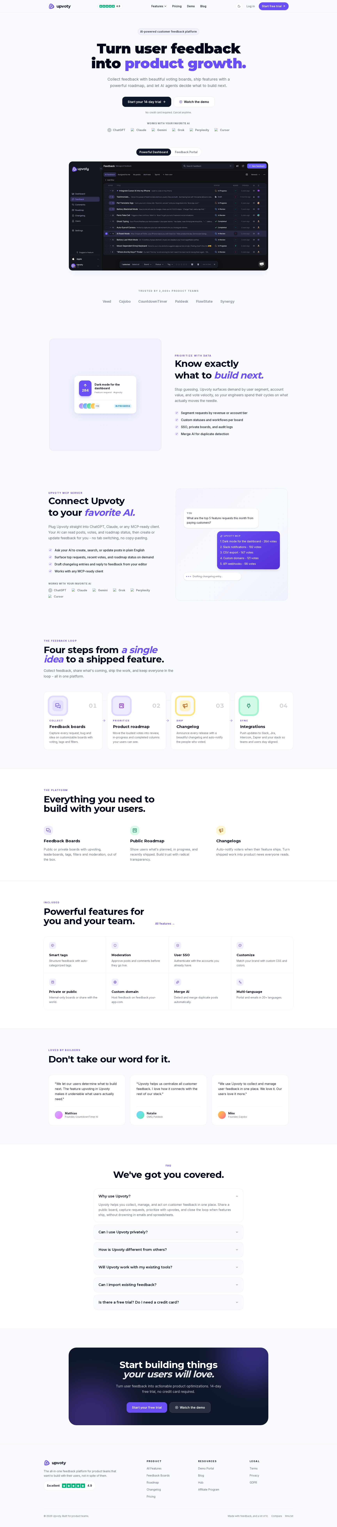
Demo (191, 6)
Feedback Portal (186, 152)
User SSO (182, 955)
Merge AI (181, 992)
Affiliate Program (208, 1489)
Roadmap (153, 1482)
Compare (276, 1516)
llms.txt (289, 1516)
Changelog (154, 1489)
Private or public (63, 992)
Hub (200, 1482)
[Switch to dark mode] (239, 6)
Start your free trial (147, 1407)
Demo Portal (206, 1468)
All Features (154, 1468)
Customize (246, 955)
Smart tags (58, 955)
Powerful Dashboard (153, 152)
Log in (251, 6)
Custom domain (125, 992)
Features (157, 6)
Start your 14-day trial (144, 102)
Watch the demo (196, 102)
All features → (165, 923)
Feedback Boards (158, 1475)
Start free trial (272, 6)
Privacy (254, 1475)
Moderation (121, 955)
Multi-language (249, 992)
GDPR (253, 1482)
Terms (254, 1468)
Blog (203, 6)
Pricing (177, 6)
